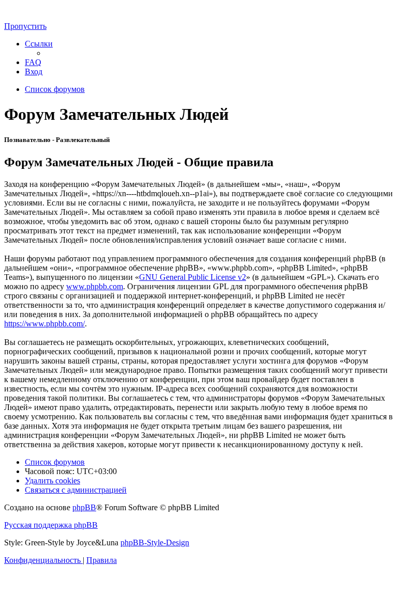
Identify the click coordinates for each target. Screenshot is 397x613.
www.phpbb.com (94, 286)
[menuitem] (33, 62)
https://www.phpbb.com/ (44, 323)
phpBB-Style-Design (154, 542)
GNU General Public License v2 (192, 277)
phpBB (84, 507)
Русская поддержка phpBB (51, 525)
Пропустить (25, 26)
